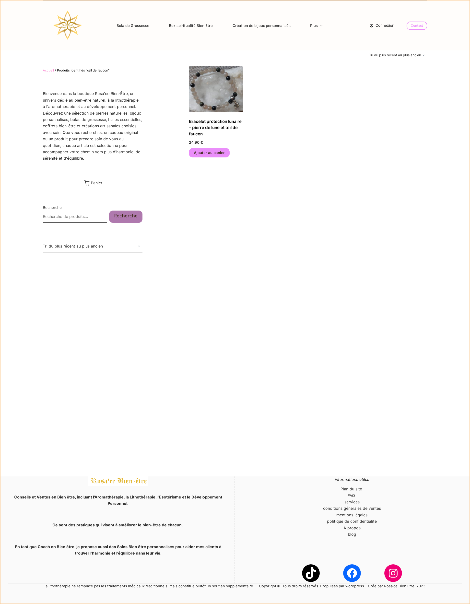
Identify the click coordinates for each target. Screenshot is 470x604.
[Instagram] (393, 573)
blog (352, 534)
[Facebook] (352, 573)
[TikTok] (311, 573)
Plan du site (352, 488)
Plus (314, 25)
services (352, 501)
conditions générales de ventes (352, 508)
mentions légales (351, 514)
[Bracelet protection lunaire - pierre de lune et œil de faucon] (216, 89)
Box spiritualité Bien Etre (191, 25)
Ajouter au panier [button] (209, 152)
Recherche (52, 207)
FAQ (352, 495)
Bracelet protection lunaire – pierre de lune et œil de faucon (215, 127)
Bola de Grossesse (133, 25)
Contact (417, 25)
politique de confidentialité (352, 521)
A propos (352, 527)
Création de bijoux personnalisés (262, 25)
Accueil (48, 70)
